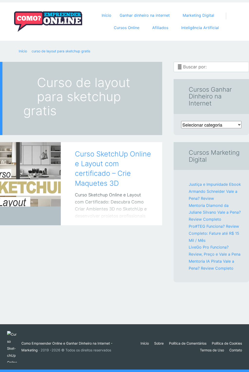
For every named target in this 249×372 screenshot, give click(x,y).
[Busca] (228, 11)
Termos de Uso (212, 350)
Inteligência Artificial (200, 27)
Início (106, 15)
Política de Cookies (227, 343)
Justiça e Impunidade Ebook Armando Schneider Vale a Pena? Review (215, 191)
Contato (235, 350)
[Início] (14, 347)
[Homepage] (48, 21)
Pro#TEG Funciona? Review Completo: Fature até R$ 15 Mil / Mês (214, 233)
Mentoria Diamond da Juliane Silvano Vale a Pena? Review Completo (215, 212)
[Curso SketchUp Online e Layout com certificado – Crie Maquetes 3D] (30, 177)
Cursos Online (25, 217)
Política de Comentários (187, 343)
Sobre (159, 343)
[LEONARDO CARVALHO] (36, 216)
